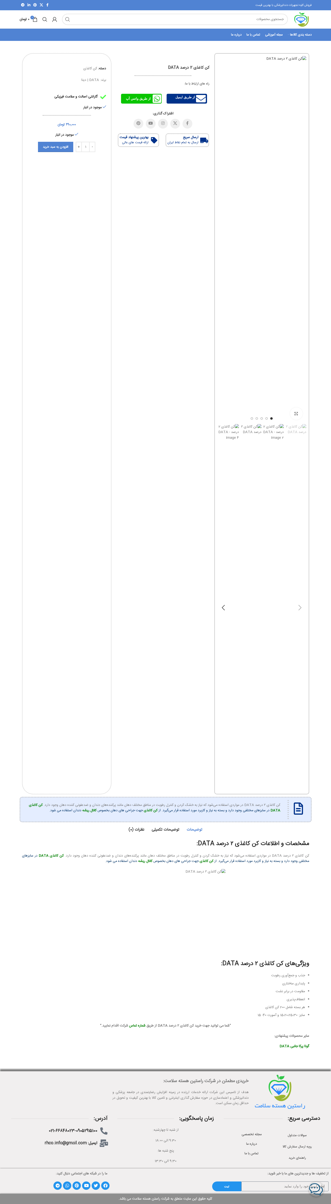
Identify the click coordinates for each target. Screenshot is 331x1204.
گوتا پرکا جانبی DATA (294, 1046)
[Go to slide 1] (271, 418)
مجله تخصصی (252, 1134)
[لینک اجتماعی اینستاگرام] (163, 124)
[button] (300, 608)
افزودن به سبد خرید (55, 147)
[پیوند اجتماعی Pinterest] (35, 5)
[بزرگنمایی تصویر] (296, 413)
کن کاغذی (90, 69)
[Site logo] (302, 20)
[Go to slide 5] (252, 418)
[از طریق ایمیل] (201, 99)
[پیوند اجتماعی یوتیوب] (151, 124)
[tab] (194, 830)
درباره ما (251, 1144)
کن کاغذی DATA (51, 856)
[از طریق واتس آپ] (157, 99)
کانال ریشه (89, 810)
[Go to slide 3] (261, 418)
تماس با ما (251, 1153)
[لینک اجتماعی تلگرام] (23, 5)
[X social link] (41, 5)
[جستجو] (67, 19)
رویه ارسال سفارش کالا (297, 1146)
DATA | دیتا (90, 80)
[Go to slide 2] (266, 418)
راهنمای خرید (297, 1158)
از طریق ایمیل (185, 97)
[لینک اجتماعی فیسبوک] (47, 5)
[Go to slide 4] (257, 418)
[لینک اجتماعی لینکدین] (29, 5)
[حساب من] (55, 19)
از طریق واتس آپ (138, 98)
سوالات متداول (297, 1135)
